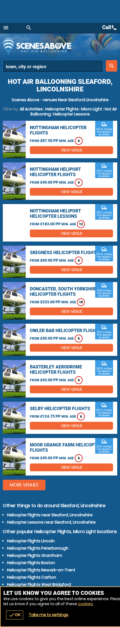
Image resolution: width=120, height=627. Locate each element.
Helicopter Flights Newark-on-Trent (41, 570)
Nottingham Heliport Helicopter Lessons (55, 213)
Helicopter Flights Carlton (31, 577)
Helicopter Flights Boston (31, 563)
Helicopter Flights (62, 109)
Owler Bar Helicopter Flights (65, 330)
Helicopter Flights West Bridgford (39, 584)
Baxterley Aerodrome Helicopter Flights (56, 369)
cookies (85, 604)
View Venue (71, 150)
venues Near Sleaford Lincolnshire (76, 100)
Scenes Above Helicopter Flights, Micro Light (51, 46)
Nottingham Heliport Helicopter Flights (55, 172)
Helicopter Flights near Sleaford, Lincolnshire (50, 515)
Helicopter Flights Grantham (34, 555)
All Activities (31, 109)
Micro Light (91, 109)
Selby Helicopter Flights (60, 408)
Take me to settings (48, 614)
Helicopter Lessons (71, 114)
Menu (6, 28)
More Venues (24, 485)
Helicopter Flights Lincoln (31, 541)
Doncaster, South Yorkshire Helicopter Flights (64, 291)
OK (15, 615)
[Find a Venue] (53, 66)
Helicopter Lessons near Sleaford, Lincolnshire (51, 522)
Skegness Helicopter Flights (64, 252)
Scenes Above (25, 100)
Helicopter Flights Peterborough (37, 548)
